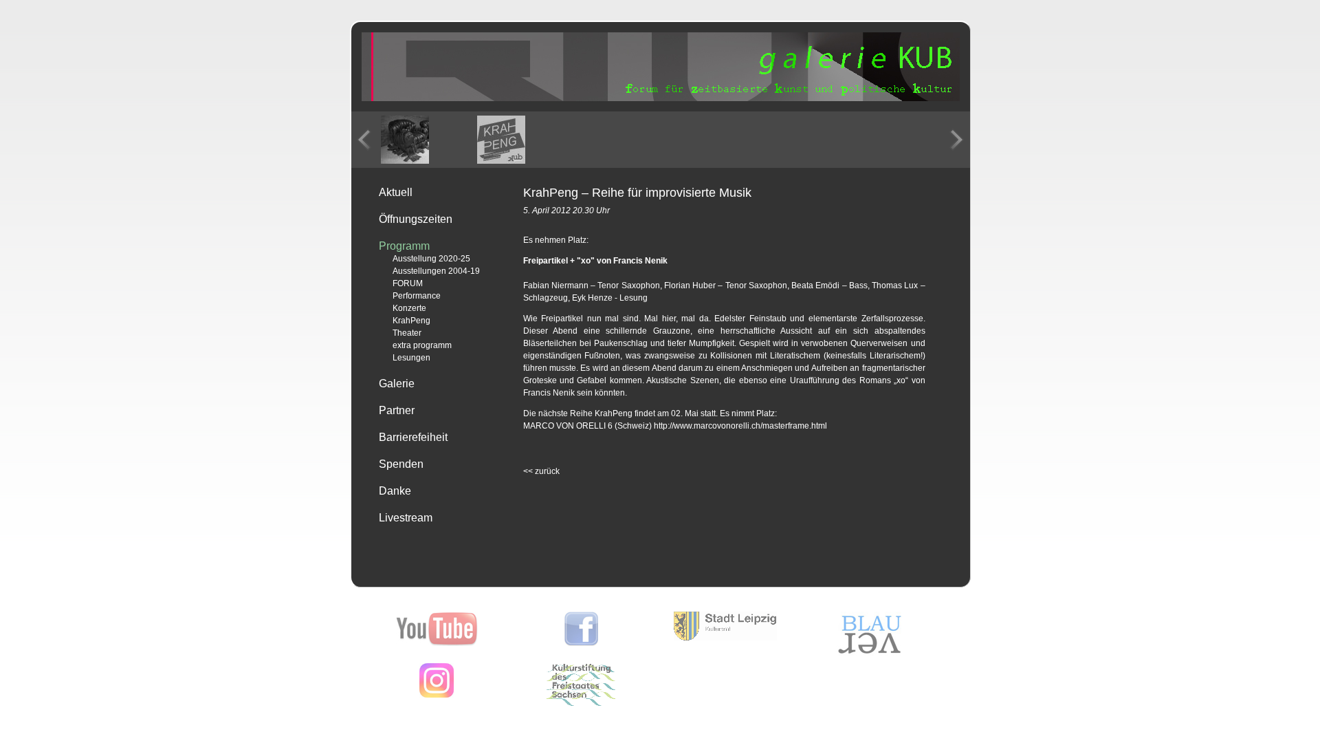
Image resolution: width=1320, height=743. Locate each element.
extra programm (422, 345)
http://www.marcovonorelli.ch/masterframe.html (740, 426)
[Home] (661, 98)
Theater (407, 333)
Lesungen (411, 358)
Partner (397, 410)
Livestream (405, 518)
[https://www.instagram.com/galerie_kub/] (436, 695)
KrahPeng (411, 320)
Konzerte (409, 308)
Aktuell (395, 192)
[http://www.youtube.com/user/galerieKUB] (436, 643)
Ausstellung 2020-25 (431, 258)
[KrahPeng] (501, 140)
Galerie (397, 383)
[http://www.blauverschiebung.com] (869, 653)
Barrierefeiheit (413, 437)
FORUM (408, 283)
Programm (404, 246)
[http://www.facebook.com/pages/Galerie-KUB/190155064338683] (581, 643)
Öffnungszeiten (415, 219)
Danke (395, 491)
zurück (541, 471)
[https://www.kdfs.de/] (581, 703)
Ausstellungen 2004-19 (436, 271)
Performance (417, 296)
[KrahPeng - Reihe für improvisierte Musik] (405, 140)
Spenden (401, 464)
